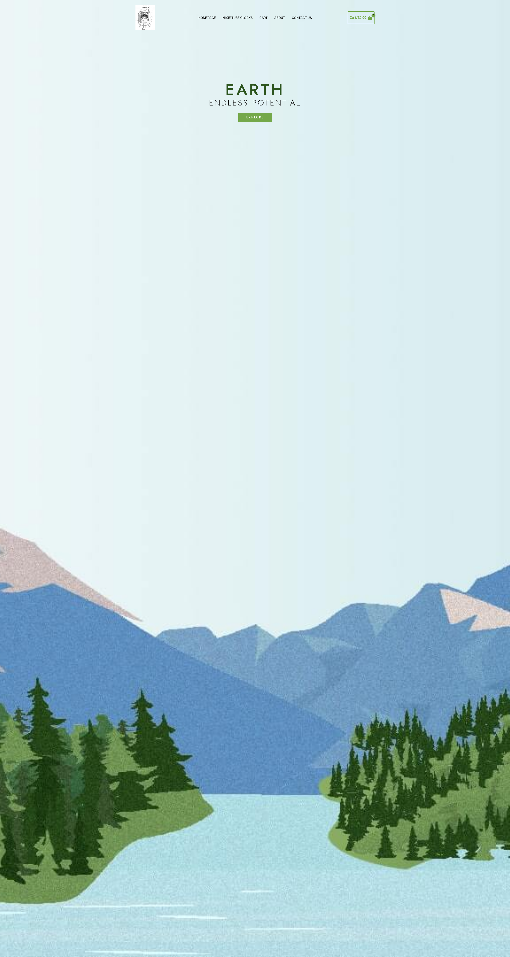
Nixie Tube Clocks (238, 18)
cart (263, 18)
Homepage (207, 18)
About (279, 18)
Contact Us (302, 18)
